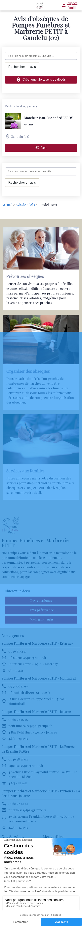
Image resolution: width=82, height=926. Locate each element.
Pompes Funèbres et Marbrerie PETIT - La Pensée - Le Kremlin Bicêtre (39, 748)
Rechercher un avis (22, 66)
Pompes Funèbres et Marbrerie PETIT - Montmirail (39, 678)
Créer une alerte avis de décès (44, 79)
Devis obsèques (41, 600)
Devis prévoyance (41, 610)
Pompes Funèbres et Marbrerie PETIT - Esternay (37, 643)
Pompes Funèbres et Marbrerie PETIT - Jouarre (36, 711)
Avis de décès (25, 205)
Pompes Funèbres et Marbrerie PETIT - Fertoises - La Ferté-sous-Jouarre (41, 793)
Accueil (7, 205)
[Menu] (6, 5)
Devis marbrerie (41, 619)
